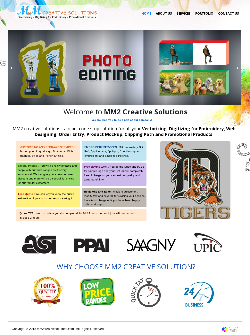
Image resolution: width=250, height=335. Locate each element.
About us (164, 13)
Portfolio (204, 13)
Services (183, 13)
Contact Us (228, 13)
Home (146, 13)
